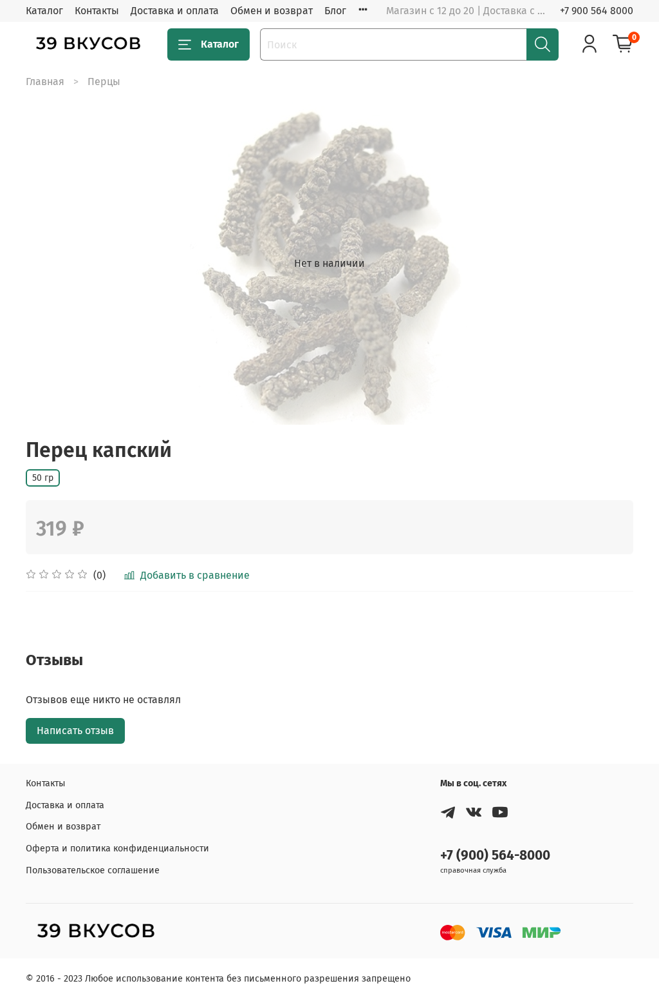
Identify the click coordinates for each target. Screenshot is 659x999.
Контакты (97, 11)
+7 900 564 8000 (596, 11)
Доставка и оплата (175, 11)
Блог (335, 11)
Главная (45, 81)
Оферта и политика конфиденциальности (117, 848)
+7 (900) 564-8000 (495, 856)
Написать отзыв (75, 730)
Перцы (104, 81)
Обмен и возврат (271, 11)
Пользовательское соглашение (93, 870)
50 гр (42, 477)
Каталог (44, 11)
